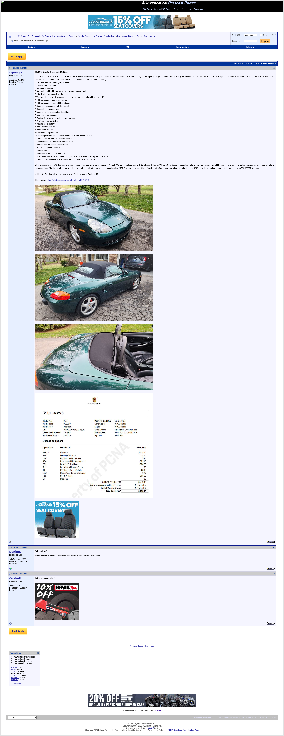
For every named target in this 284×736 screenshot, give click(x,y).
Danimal (15, 551)
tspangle (15, 72)
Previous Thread (136, 646)
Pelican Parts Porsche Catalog (218, 717)
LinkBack (237, 63)
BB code (14, 667)
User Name (236, 35)
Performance (199, 9)
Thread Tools (251, 63)
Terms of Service (265, 717)
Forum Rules (16, 684)
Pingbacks (15, 678)
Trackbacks (15, 676)
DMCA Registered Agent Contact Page (183, 730)
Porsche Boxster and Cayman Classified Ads (96, 36)
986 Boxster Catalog (152, 9)
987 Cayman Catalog (171, 9)
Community (181, 47)
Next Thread (149, 646)
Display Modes (267, 63)
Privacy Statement (248, 717)
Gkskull (15, 578)
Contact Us (199, 717)
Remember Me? (269, 35)
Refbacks (14, 680)
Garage (84, 47)
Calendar (250, 47)
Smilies (13, 669)
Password (236, 41)
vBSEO (151, 728)
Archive (235, 717)
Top (274, 717)
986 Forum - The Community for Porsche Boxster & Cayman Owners (46, 36)
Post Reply (16, 56)
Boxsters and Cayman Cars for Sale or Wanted (137, 36)
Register (31, 47)
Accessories (187, 9)
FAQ (128, 47)
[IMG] (13, 671)
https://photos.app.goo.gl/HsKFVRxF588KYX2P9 (68, 180)
